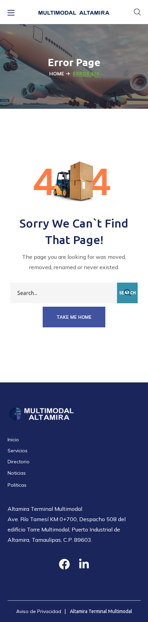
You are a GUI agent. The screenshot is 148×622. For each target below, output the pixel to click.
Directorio (19, 461)
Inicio (13, 439)
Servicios (18, 450)
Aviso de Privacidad (38, 611)
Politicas (17, 485)
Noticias (17, 473)
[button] (137, 12)
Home (56, 74)
